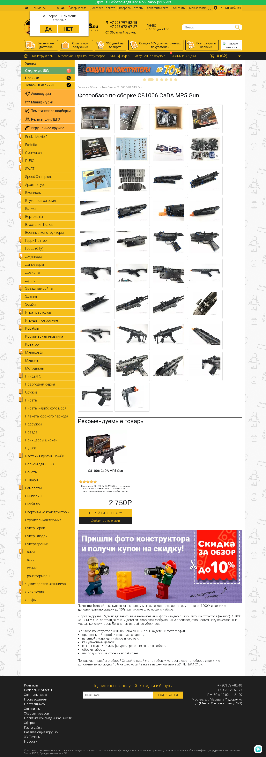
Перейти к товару (105, 513)
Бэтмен (31, 208)
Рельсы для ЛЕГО (39, 464)
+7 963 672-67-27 (123, 27)
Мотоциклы (34, 368)
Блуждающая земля (41, 201)
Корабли (32, 328)
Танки (30, 552)
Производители (36, 699)
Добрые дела (78, 8)
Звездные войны (39, 288)
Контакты (179, 8)
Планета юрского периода (46, 416)
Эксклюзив (34, 592)
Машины (32, 360)
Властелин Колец (39, 224)
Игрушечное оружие (150, 56)
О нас (60, 8)
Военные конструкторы (44, 232)
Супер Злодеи (36, 536)
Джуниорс (33, 256)
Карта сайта (33, 727)
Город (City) (34, 248)
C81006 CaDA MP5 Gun (105, 471)
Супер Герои (35, 528)
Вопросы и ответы (131, 8)
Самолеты (33, 488)
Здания (31, 296)
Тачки (29, 560)
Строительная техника (43, 520)
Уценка (30, 63)
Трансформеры (37, 576)
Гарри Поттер (36, 240)
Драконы (32, 272)
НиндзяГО (33, 376)
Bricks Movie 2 (36, 137)
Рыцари (31, 480)
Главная (82, 87)
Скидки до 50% (37, 71)
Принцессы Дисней (41, 440)
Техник (31, 568)
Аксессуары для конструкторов (82, 56)
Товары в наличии (39, 85)
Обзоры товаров (36, 713)
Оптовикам (32, 709)
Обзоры (94, 87)
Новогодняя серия (40, 384)
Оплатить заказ (35, 695)
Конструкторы (43, 56)
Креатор (32, 344)
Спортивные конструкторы (47, 512)
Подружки (33, 424)
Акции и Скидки (184, 56)
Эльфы (30, 600)
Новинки (32, 78)
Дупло (30, 280)
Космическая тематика (44, 336)
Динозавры (34, 264)
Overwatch (33, 153)
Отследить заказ (157, 8)
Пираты (31, 400)
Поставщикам (34, 704)
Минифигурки (120, 56)
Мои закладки (200, 8)
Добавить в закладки (105, 520)
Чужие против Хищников (45, 584)
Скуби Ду (32, 504)
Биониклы (33, 193)
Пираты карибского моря (45, 408)
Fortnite (31, 145)
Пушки (30, 448)
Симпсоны (33, 496)
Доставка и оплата (103, 8)
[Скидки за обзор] (160, 602)
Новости (30, 741)
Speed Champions (39, 177)
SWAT (29, 169)
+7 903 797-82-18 (123, 22)
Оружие (31, 392)
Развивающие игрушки (41, 732)
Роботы (31, 472)
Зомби (30, 304)
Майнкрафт (34, 352)
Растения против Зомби (44, 456)
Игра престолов (38, 312)
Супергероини (36, 544)
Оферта (29, 723)
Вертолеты (34, 216)
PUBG (29, 161)
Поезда (31, 432)
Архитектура (35, 185)
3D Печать (32, 737)
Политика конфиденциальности (48, 718)
